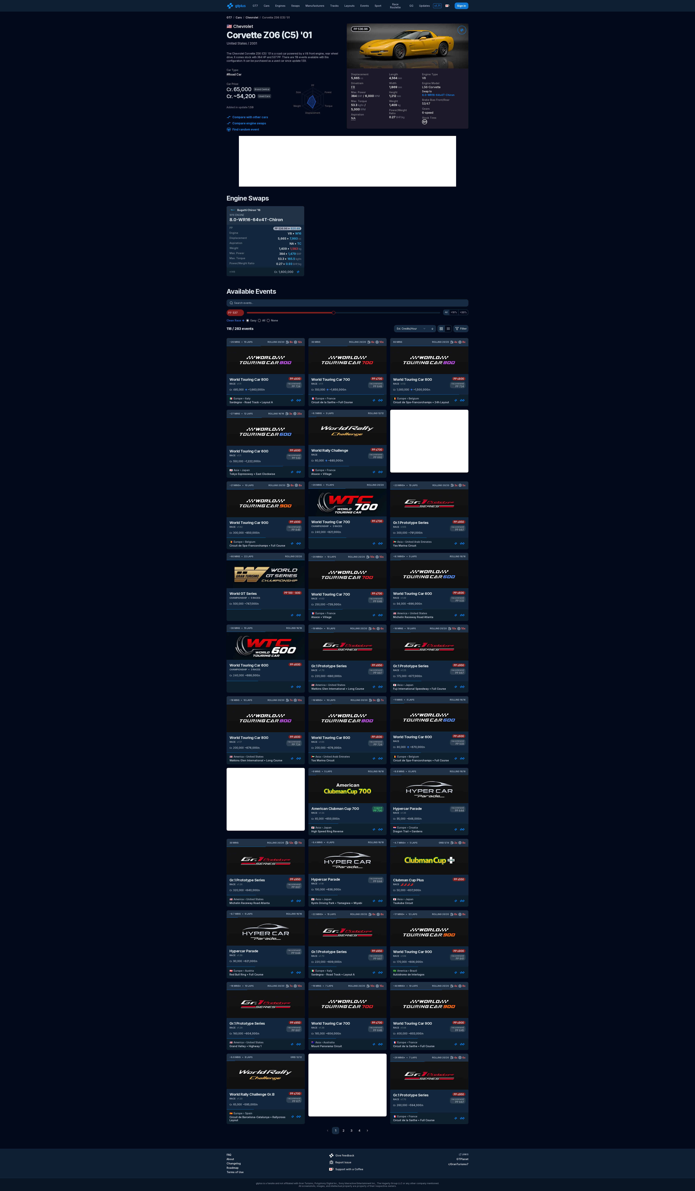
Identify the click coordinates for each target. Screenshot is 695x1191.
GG (411, 5)
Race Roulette (395, 6)
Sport (378, 5)
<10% (454, 312)
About (230, 1159)
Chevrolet (252, 17)
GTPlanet (462, 1159)
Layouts (349, 5)
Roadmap (233, 1167)
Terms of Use (235, 1172)
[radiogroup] (262, 320)
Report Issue (343, 1162)
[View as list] (448, 328)
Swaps (295, 5)
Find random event (245, 129)
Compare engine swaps (249, 123)
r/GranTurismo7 (458, 1164)
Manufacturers (315, 5)
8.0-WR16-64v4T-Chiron (438, 94)
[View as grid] (441, 328)
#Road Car (234, 74)
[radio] (247, 320)
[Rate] (462, 30)
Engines (280, 5)
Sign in (461, 5)
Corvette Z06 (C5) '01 (276, 17)
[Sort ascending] (432, 328)
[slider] (333, 313)
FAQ (229, 1154)
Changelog (234, 1163)
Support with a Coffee (349, 1169)
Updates (424, 5)
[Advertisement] (347, 161)
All (446, 312)
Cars (266, 5)
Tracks (334, 5)
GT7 (255, 5)
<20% (463, 312)
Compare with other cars (250, 117)
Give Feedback (344, 1155)
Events (364, 5)
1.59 (251, 107)
